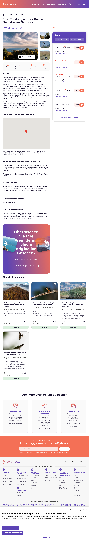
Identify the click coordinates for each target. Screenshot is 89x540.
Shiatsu (61, 485)
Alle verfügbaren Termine (69, 117)
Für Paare (5, 475)
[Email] (21, 28)
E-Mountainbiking (78, 482)
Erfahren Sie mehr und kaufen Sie (26, 266)
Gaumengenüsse (50, 472)
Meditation (61, 487)
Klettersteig (76, 473)
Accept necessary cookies (12, 532)
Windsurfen (76, 488)
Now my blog (62, 4)
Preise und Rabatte (61, 53)
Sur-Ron (76, 487)
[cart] (84, 4)
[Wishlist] (53, 28)
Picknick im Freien (49, 478)
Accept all (10, 528)
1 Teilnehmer (59, 39)
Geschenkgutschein (49, 4)
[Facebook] (9, 28)
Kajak (32, 488)
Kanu (32, 487)
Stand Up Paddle (35, 483)
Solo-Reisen (6, 473)
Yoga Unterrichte (63, 478)
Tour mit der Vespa (35, 475)
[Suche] (70, 4)
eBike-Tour (33, 480)
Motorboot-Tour (35, 477)
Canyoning (76, 477)
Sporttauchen (77, 495)
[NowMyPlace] (9, 4)
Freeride (76, 493)
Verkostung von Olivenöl (51, 477)
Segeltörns (34, 485)
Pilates (60, 483)
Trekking (76, 475)
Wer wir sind (36, 4)
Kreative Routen (16, 15)
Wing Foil (76, 492)
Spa (60, 477)
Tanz (18, 497)
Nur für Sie (6, 472)
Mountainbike (77, 483)
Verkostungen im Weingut (51, 475)
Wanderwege (34, 482)
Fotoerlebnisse (26, 15)
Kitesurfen (76, 490)
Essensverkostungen (50, 473)
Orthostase (62, 482)
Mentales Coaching (64, 488)
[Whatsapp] (13, 28)
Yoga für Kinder (20, 484)
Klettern (76, 478)
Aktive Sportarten (79, 472)
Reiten (32, 478)
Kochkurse (47, 480)
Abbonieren (64, 449)
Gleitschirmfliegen (78, 480)
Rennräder (76, 485)
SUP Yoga (61, 480)
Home (8, 15)
